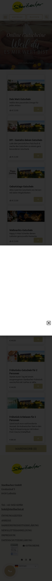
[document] (26, 290)
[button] (48, 323)
